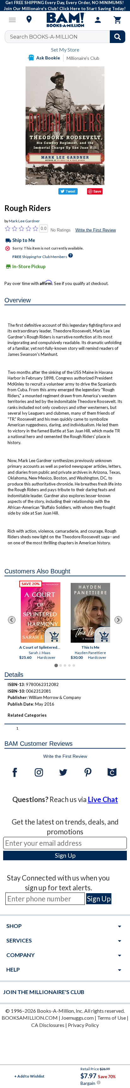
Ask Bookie (48, 57)
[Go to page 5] (74, 665)
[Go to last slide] (11, 620)
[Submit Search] (117, 36)
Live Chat (103, 799)
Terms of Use (111, 1018)
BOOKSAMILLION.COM (30, 1018)
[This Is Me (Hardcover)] (90, 613)
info (98, 1082)
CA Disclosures (47, 1025)
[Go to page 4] (69, 665)
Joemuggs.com (77, 1018)
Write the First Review (95, 230)
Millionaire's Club (83, 58)
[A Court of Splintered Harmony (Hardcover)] (40, 612)
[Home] (65, 20)
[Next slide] (118, 620)
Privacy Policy (83, 1025)
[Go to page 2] (60, 665)
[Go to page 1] (56, 665)
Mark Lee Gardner (24, 221)
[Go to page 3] (65, 665)
